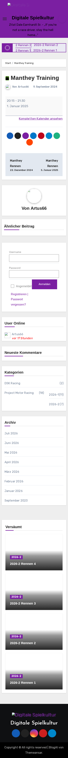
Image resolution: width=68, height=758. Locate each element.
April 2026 (12, 462)
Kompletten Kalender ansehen (41, 118)
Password (15, 267)
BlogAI (53, 747)
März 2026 (12, 471)
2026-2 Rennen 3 (23, 603)
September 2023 (16, 500)
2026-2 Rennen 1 (23, 683)
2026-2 (54, 404)
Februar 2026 (14, 481)
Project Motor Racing (19, 393)
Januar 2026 (14, 491)
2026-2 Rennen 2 (23, 643)
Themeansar (33, 752)
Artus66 (23, 86)
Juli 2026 (11, 433)
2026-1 (54, 394)
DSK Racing (12, 383)
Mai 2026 (11, 452)
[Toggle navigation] (5, 19)
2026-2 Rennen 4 (23, 564)
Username (15, 251)
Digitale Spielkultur (33, 17)
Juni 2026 (12, 443)
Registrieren (19, 294)
